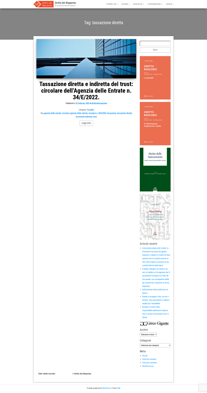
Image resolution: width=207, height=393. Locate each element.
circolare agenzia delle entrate (75, 113)
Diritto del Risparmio (65, 2)
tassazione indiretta (84, 116)
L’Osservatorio (154, 4)
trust (95, 116)
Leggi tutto (86, 123)
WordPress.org (147, 366)
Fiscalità (90, 110)
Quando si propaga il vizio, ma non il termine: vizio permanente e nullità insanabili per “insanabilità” (156, 300)
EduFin (169, 4)
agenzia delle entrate (52, 113)
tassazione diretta (124, 113)
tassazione (111, 113)
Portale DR (111, 4)
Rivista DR (138, 4)
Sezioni (125, 4)
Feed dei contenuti (149, 359)
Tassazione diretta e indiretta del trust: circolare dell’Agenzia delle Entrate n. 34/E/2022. (86, 91)
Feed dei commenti (149, 363)
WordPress (106, 388)
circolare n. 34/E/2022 (97, 113)
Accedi (144, 356)
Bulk (118, 388)
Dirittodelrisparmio (99, 103)
